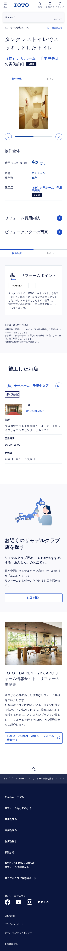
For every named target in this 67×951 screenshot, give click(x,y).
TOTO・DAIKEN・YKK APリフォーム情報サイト (30, 738)
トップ (6, 779)
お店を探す (33, 597)
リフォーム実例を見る (42, 779)
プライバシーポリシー (15, 924)
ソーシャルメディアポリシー (18, 933)
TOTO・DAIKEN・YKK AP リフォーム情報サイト (20, 865)
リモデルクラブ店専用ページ (20, 878)
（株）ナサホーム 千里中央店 (32, 58)
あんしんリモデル (14, 797)
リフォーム (21, 779)
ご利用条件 (10, 916)
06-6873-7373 (35, 411)
